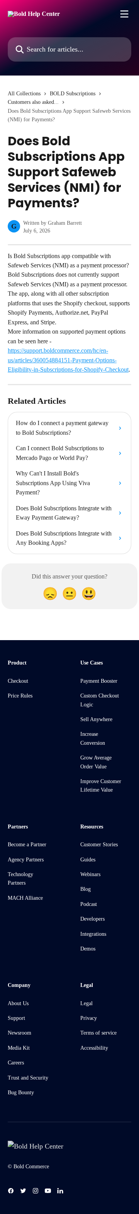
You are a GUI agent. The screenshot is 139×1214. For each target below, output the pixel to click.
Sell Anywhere (96, 719)
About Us (18, 1003)
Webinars (90, 874)
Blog (85, 889)
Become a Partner (27, 844)
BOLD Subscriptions (72, 93)
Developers (92, 919)
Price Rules (20, 696)
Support (16, 1018)
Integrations (93, 934)
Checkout (18, 681)
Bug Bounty (21, 1092)
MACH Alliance (25, 898)
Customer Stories (99, 844)
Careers (16, 1063)
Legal (86, 1003)
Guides (87, 860)
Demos (87, 949)
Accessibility (94, 1048)
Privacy (88, 1018)
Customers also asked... (33, 102)
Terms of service (98, 1033)
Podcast (88, 904)
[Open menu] (124, 14)
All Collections (24, 93)
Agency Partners (26, 860)
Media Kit (19, 1048)
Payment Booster (98, 681)
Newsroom (19, 1033)
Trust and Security (28, 1078)
